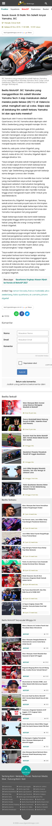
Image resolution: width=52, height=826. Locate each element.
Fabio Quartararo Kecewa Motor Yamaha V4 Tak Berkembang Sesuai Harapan (35, 486)
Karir (24, 778)
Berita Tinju (7, 794)
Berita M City (41, 809)
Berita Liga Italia (24, 789)
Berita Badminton (10, 791)
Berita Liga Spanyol (25, 791)
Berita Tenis (8, 797)
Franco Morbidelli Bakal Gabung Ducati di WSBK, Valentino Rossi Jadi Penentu (35, 421)
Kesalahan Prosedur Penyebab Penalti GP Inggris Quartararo (34, 453)
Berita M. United (40, 786)
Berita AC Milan (27, 807)
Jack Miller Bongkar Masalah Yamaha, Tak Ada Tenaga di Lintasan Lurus (34, 470)
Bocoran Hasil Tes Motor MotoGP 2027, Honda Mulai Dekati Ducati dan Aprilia (35, 437)
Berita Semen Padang (11, 804)
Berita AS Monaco (28, 809)
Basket (46, 9)
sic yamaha (35, 294)
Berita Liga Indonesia (26, 797)
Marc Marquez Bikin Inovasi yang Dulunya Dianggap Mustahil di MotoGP (33, 405)
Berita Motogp (9, 789)
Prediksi (4, 9)
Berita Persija (8, 802)
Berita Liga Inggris (25, 786)
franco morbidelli (36, 290)
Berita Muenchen (43, 802)
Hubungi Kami (13, 778)
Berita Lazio (41, 799)
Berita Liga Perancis (25, 794)
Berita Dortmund (27, 804)
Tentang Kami (8, 776)
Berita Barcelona (27, 799)
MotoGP (25, 9)
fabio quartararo (21, 294)
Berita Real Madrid (28, 802)
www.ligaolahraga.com (29, 823)
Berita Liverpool (40, 791)
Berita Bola (8, 786)
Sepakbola (15, 9)
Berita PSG (38, 797)
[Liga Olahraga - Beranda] (26, 3)
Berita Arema (8, 807)
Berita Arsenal (40, 789)
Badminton (36, 9)
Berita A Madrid (42, 807)
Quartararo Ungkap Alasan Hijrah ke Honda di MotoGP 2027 (25, 281)
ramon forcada (20, 290)
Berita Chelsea (40, 794)
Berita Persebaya (10, 809)
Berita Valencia (42, 804)
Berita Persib (8, 799)
